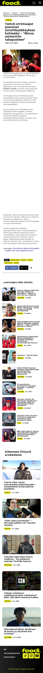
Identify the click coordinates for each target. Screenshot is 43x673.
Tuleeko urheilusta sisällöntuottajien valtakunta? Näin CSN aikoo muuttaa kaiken (21, 595)
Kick (19, 423)
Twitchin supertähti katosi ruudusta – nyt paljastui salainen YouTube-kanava (18, 558)
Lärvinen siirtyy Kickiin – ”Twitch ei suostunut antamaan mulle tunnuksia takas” (27, 418)
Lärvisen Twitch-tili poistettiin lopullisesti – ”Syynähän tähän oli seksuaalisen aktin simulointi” (27, 402)
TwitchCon (8, 263)
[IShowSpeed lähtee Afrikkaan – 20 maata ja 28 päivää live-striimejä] (21, 617)
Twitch (14, 13)
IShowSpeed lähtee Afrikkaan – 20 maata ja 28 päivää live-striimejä (20, 631)
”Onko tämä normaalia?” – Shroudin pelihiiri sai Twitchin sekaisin (20, 522)
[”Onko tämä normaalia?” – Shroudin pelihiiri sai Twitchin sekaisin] (21, 508)
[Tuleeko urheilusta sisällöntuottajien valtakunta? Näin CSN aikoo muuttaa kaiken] (21, 580)
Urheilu (20, 329)
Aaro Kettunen (11, 43)
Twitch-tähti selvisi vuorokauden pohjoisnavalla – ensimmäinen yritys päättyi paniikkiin (20, 485)
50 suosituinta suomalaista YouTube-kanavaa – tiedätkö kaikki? (26, 386)
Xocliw (16, 263)
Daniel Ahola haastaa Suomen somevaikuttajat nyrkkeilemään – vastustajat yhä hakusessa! (28, 371)
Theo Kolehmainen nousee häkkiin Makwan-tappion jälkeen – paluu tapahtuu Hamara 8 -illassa (28, 324)
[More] (31, 268)
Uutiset (20, 358)
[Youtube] (37, 655)
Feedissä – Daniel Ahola (27, 355)
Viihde (20, 345)
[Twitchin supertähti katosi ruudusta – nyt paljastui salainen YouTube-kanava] (21, 544)
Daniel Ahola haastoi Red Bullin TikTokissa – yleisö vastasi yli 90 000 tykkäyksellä (28, 308)
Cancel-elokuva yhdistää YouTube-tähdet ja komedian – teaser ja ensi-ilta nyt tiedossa (28, 292)
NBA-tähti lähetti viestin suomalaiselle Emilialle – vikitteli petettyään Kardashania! (28, 433)
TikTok (20, 313)
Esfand (23, 260)
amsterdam (15, 260)
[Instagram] (31, 655)
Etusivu (6, 13)
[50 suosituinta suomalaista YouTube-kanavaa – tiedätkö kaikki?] (9, 388)
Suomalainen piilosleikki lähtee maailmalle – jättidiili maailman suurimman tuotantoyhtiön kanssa (27, 340)
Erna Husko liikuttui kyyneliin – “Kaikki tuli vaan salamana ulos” (21, 249)
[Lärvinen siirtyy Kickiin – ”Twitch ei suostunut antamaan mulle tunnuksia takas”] (9, 419)
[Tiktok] (25, 655)
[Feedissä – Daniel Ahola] (9, 357)
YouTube (21, 298)
